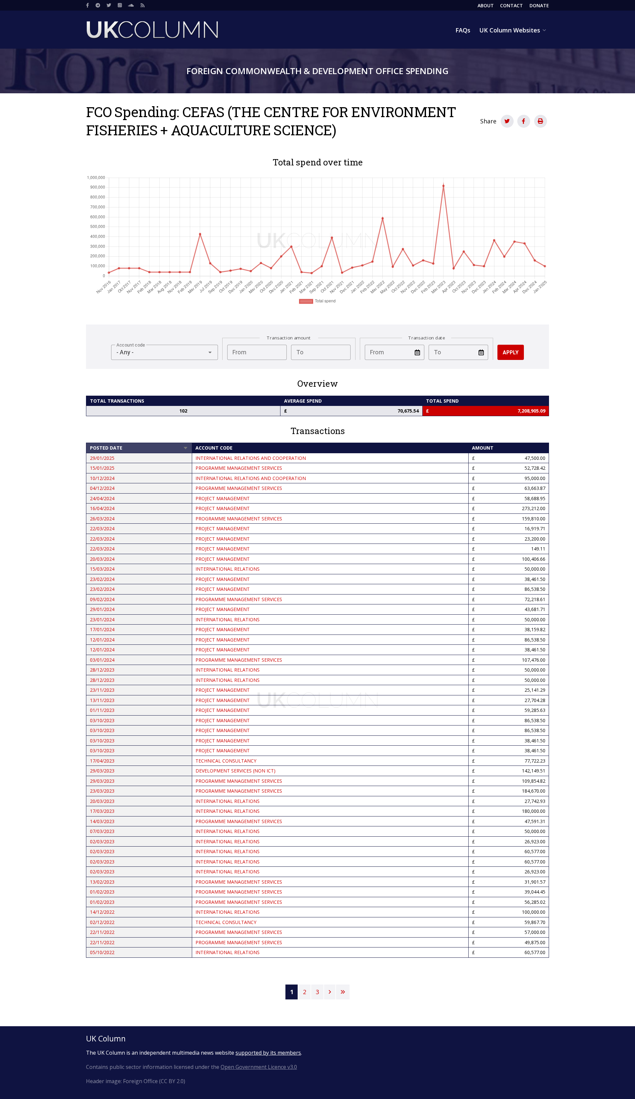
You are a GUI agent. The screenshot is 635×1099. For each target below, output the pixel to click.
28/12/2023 (102, 670)
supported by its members (268, 1052)
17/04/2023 (102, 761)
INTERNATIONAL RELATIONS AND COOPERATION (250, 458)
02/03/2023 (102, 841)
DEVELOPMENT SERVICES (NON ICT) (235, 771)
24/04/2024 (102, 498)
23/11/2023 (102, 690)
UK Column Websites (509, 30)
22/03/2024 (102, 528)
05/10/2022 (102, 952)
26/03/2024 (102, 518)
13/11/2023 (102, 700)
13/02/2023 (102, 882)
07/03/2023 (102, 831)
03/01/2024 (102, 660)
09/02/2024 (102, 599)
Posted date (139, 448)
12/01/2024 (102, 640)
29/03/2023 (102, 771)
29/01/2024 (102, 609)
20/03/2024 (102, 559)
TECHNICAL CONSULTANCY (225, 761)
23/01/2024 (102, 619)
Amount (482, 448)
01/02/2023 (102, 892)
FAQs (462, 30)
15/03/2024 (102, 569)
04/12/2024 (102, 488)
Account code (214, 448)
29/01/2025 (102, 458)
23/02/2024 (102, 579)
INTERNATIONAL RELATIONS (227, 569)
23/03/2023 (102, 791)
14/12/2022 (102, 912)
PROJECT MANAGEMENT (222, 498)
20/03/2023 (102, 801)
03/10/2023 (102, 720)
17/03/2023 (102, 811)
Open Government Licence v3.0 (259, 1067)
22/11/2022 (102, 932)
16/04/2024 (102, 508)
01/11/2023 (102, 710)
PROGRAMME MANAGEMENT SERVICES (238, 468)
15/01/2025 (102, 468)
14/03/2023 (102, 821)
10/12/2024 (102, 478)
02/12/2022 (102, 922)
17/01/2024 (102, 629)
